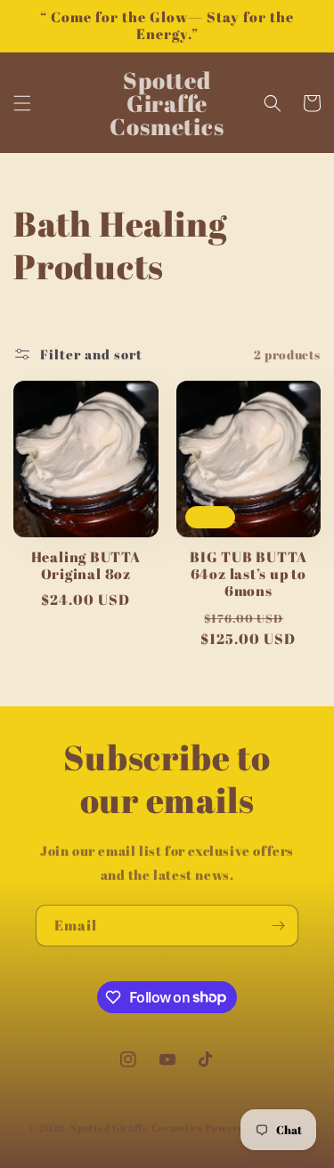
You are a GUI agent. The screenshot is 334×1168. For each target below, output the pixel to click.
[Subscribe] (277, 925)
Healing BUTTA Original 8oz (86, 566)
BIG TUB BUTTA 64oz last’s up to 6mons (248, 574)
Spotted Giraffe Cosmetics (136, 1127)
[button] (22, 103)
